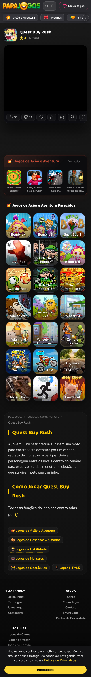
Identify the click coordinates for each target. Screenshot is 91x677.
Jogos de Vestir (19, 640)
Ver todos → (76, 161)
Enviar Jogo (71, 613)
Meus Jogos (76, 6)
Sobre (71, 597)
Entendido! (45, 669)
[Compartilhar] (51, 117)
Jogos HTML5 (67, 568)
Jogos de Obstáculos (29, 568)
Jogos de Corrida (19, 645)
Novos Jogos (15, 608)
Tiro (76, 18)
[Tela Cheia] (83, 117)
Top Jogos (15, 602)
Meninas (52, 18)
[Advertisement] (47, 138)
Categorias (15, 613)
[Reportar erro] (72, 117)
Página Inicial (15, 597)
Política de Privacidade (60, 660)
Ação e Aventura (20, 18)
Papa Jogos (15, 417)
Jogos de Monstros (27, 558)
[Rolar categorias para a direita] (86, 18)
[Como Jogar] (62, 117)
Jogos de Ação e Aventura (36, 161)
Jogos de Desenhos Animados (35, 540)
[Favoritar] (41, 117)
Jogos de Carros (19, 635)
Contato (70, 608)
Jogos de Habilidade (29, 549)
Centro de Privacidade (71, 618)
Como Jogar (71, 602)
